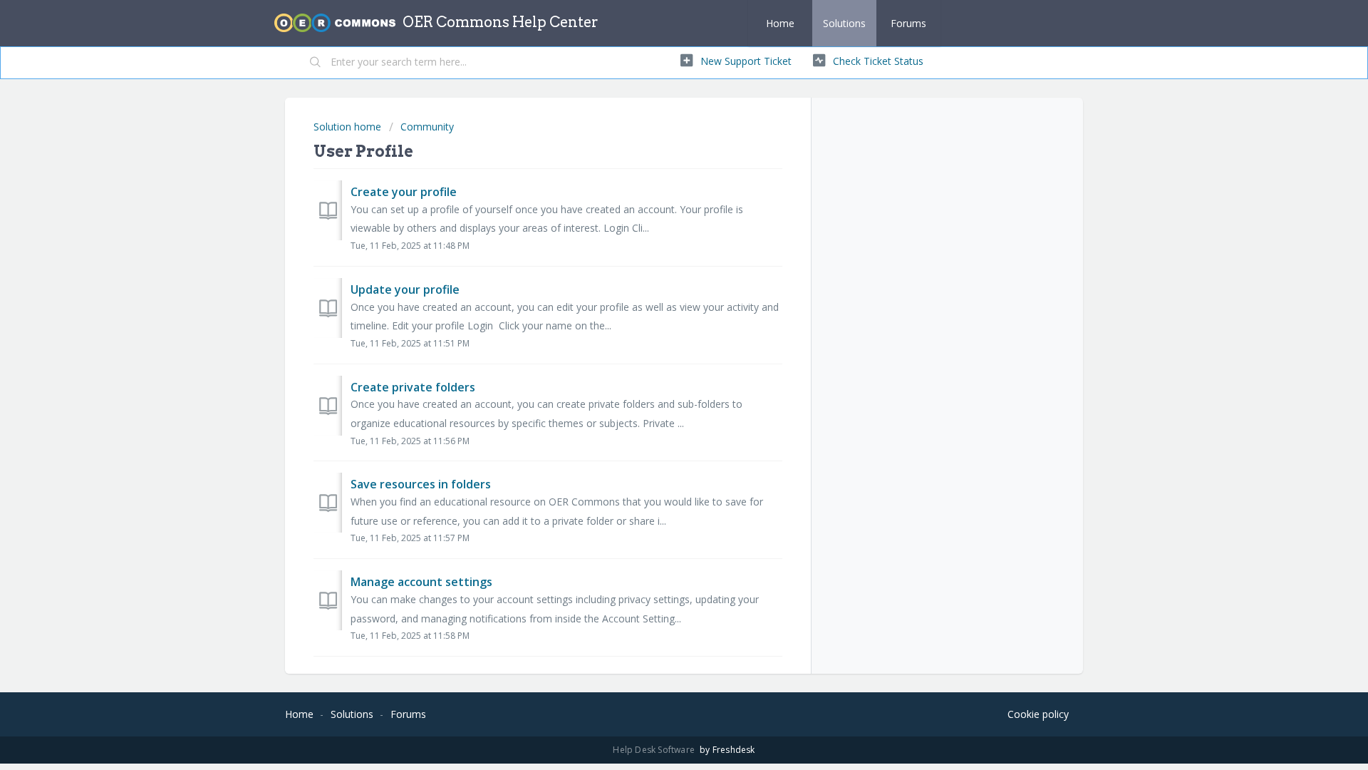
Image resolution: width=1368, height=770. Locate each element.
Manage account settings (421, 582)
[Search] (315, 62)
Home (780, 23)
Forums (908, 23)
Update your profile (405, 289)
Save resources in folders (421, 484)
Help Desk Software (655, 750)
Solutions (844, 23)
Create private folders (413, 387)
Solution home (349, 126)
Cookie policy (1038, 714)
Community (427, 126)
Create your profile (404, 192)
